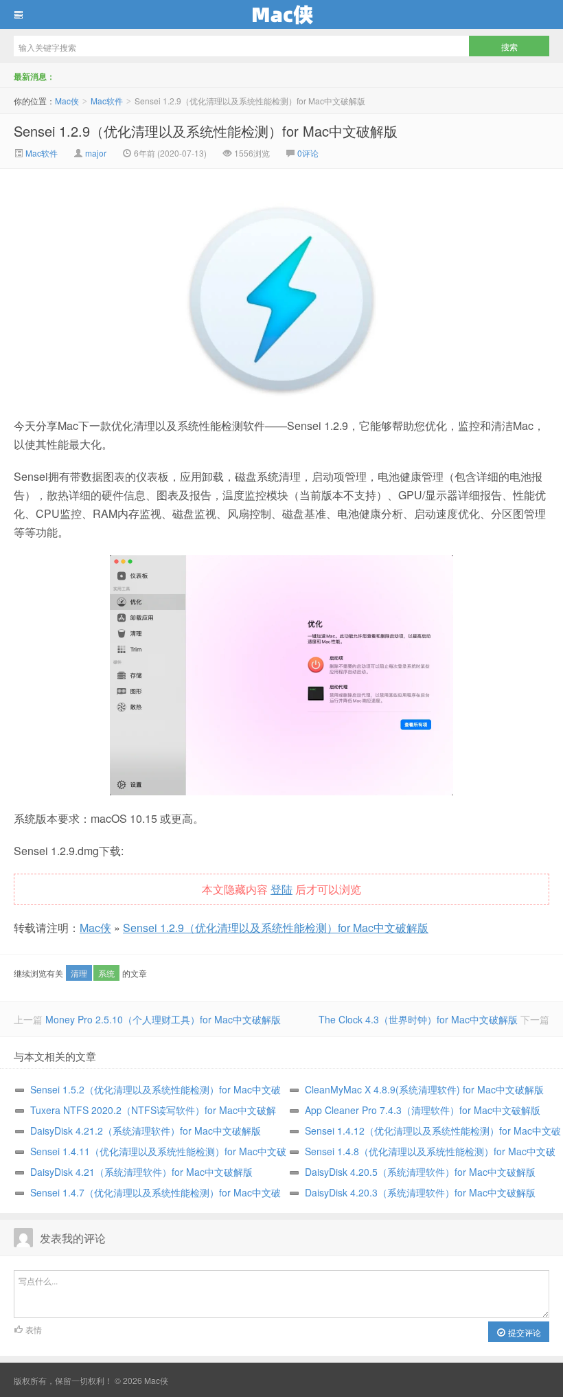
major (95, 153)
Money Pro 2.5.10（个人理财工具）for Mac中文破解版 (163, 1019)
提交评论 (523, 1332)
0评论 (308, 153)
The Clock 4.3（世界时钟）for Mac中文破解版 (418, 1019)
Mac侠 (281, 14)
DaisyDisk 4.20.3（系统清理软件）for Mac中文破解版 (420, 1192)
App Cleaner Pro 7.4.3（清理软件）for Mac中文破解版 (422, 1110)
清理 (79, 973)
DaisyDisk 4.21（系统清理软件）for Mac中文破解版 (141, 1172)
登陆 (281, 889)
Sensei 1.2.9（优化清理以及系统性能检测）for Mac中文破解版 (206, 131)
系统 (106, 973)
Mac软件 (107, 100)
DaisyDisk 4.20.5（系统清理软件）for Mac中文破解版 (420, 1172)
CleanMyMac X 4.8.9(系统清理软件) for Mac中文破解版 (424, 1089)
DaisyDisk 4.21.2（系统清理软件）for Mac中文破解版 (145, 1130)
